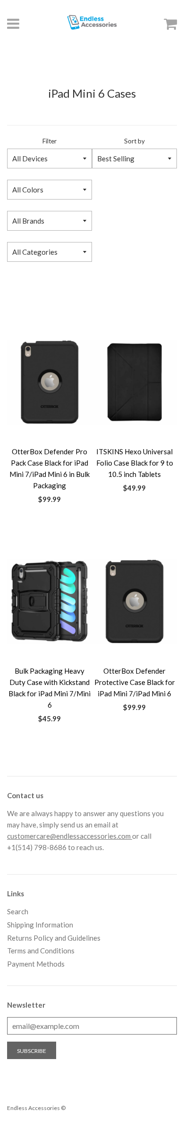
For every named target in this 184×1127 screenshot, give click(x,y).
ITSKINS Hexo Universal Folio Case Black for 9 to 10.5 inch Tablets (134, 462)
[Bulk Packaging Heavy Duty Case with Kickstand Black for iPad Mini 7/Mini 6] (49, 601)
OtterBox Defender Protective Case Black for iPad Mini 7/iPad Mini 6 (134, 682)
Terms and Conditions (41, 950)
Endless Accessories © (36, 1107)
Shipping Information (40, 924)
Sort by (134, 141)
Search (17, 911)
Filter (49, 141)
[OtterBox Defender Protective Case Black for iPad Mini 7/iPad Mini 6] (134, 601)
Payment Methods (36, 964)
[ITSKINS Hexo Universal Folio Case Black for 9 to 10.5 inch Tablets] (134, 382)
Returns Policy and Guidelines (53, 938)
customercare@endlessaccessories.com (69, 836)
